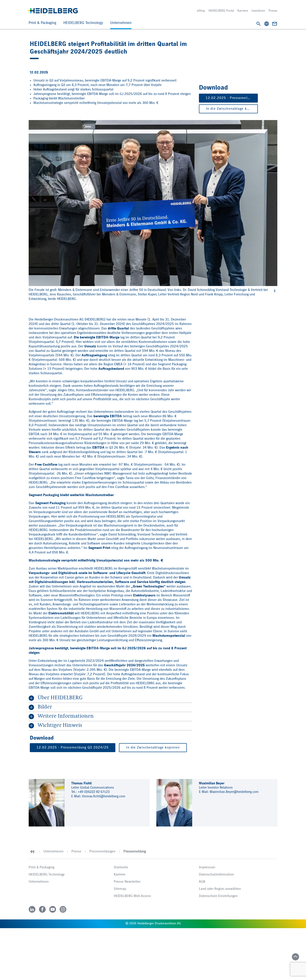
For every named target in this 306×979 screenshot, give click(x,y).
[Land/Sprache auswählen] (266, 23)
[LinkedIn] (32, 909)
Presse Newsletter (127, 882)
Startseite (121, 867)
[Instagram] (63, 909)
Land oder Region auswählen (220, 889)
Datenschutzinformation (216, 874)
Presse (273, 10)
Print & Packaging (42, 23)
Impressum (207, 867)
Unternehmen (120, 23)
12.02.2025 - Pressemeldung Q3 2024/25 (232, 98)
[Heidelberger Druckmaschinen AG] (53, 10)
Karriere (242, 10)
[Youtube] (52, 909)
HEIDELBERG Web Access (132, 896)
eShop (201, 10)
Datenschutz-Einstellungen (218, 896)
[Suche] (258, 23)
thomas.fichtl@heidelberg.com (103, 796)
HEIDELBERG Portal (221, 10)
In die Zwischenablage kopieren (232, 109)
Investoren (258, 10)
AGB (202, 882)
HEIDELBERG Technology (83, 23)
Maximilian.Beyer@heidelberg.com (234, 792)
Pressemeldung (134, 851)
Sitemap (120, 889)
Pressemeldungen (102, 851)
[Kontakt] (274, 23)
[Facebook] (42, 909)
